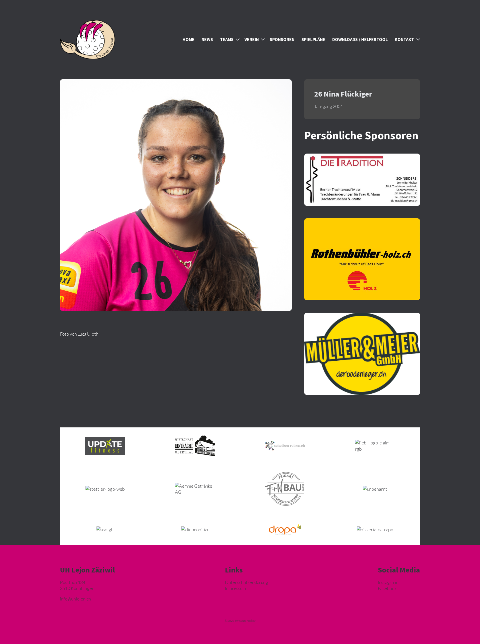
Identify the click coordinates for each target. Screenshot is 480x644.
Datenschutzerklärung (246, 582)
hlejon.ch (75, 598)
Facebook (387, 588)
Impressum (235, 588)
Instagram (387, 582)
